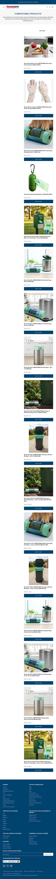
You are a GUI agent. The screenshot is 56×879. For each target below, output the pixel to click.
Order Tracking (6, 844)
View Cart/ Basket (7, 848)
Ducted (4, 827)
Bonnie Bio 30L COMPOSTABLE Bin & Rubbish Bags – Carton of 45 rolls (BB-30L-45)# (38, 631)
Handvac (5, 823)
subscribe (48, 854)
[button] (4, 7)
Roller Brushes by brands (35, 821)
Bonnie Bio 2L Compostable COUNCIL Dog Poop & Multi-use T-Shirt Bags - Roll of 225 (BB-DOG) (37, 237)
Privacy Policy (6, 799)
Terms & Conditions (7, 795)
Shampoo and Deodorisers (35, 802)
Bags (30, 787)
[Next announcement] (52, 2)
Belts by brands (32, 819)
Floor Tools (31, 799)
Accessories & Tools (34, 795)
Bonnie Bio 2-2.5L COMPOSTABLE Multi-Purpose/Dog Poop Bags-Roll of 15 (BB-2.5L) (38, 151)
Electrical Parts (32, 801)
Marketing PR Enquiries (8, 791)
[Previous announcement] (3, 2)
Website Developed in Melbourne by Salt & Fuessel (13, 875)
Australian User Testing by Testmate (31, 875)
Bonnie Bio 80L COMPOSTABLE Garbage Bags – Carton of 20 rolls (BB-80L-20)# (37, 718)
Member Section (6, 846)
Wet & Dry (31, 840)
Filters (30, 789)
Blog (4, 797)
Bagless (5, 815)
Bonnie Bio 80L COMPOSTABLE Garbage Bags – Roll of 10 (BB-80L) (38, 368)
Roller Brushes (32, 793)
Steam (4, 825)
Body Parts (31, 804)
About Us (5, 787)
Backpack (31, 838)
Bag (4, 813)
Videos (4, 804)
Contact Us (5, 789)
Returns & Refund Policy (8, 802)
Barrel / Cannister (33, 836)
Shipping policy (16, 873)
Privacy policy (40, 871)
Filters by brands (33, 817)
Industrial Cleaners (33, 843)
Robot (4, 819)
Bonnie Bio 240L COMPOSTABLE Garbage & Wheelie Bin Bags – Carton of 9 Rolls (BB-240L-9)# (38, 587)
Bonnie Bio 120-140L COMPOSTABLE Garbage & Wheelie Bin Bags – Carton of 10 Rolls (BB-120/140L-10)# (38, 500)
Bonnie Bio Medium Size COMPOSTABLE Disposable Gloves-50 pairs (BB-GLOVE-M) (38, 64)
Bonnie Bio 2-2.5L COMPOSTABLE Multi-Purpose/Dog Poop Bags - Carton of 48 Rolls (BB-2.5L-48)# (38, 544)
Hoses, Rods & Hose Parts (35, 797)
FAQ (4, 793)
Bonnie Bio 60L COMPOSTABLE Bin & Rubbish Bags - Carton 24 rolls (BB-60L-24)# (38, 675)
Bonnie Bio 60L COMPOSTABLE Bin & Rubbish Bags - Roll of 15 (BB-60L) (38, 324)
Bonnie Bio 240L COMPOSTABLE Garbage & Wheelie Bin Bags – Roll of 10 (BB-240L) (38, 455)
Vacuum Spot (10, 871)
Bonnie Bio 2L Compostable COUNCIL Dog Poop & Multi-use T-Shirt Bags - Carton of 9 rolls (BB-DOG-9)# (38, 762)
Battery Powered (6, 829)
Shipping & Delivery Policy (9, 801)
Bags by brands (32, 815)
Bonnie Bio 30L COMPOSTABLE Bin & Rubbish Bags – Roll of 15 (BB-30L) (38, 280)
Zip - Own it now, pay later (8, 806)
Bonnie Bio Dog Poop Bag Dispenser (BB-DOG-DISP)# (38, 194)
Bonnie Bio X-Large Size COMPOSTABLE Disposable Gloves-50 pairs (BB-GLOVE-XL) (38, 107)
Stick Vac (5, 817)
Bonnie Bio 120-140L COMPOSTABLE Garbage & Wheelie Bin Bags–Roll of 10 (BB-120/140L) (37, 411)
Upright (4, 821)
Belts (30, 791)
